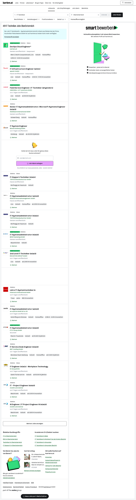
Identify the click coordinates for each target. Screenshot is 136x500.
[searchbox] (34, 158)
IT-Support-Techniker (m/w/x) (23, 177)
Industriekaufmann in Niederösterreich (52, 461)
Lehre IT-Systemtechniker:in (23, 290)
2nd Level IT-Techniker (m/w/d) (23, 253)
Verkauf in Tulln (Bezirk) (53, 466)
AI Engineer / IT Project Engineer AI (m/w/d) (28, 404)
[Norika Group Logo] (12, 490)
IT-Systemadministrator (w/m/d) (24, 196)
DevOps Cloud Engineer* (20, 47)
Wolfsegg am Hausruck (18, 185)
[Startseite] (9, 2)
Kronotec (48, 457)
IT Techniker (11, 25)
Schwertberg (15, 117)
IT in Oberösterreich (9, 436)
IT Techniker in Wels (41, 436)
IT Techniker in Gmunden (43, 442)
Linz (32, 55)
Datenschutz (7, 487)
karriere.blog (29, 451)
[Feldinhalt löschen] (67, 15)
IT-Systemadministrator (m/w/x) (24, 216)
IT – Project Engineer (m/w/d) (22, 385)
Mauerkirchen (15, 243)
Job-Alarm (75, 8)
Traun (13, 298)
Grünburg (14, 134)
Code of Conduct (31, 487)
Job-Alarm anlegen (36, 163)
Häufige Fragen (8, 483)
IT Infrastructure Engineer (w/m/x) (25, 69)
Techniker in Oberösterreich (12, 442)
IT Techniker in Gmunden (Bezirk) (46, 445)
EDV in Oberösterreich (10, 439)
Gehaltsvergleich (9, 478)
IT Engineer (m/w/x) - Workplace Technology (29, 366)
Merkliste (85, 8)
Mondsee (14, 355)
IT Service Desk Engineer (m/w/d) (24, 347)
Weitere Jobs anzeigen (35, 423)
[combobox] (41, 15)
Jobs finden (117, 15)
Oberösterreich (27, 25)
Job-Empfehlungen (63, 8)
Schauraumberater (51, 469)
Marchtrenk (15, 393)
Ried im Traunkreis (17, 336)
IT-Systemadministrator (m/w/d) (24, 235)
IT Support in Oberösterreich (12, 445)
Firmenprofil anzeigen (11, 37)
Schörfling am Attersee (18, 317)
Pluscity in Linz (50, 472)
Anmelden (128, 3)
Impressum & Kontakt (22, 483)
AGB (32, 483)
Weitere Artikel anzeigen (32, 471)
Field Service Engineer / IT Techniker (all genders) (31, 88)
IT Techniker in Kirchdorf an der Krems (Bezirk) (50, 439)
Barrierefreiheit (18, 487)
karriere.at (49, 453)
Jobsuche (51, 8)
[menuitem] (20, 20)
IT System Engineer (18, 126)
